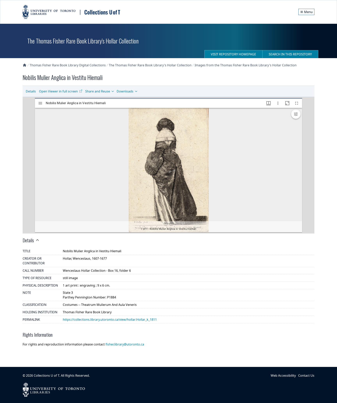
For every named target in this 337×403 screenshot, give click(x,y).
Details (31, 91)
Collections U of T (46, 375)
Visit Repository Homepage (233, 54)
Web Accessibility (283, 375)
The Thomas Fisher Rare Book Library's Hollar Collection (150, 65)
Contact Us (306, 375)
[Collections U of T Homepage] (25, 65)
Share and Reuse (97, 91)
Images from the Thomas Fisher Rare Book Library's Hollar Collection (246, 65)
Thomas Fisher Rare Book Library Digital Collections (68, 65)
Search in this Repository (290, 54)
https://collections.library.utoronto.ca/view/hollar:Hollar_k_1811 (110, 319)
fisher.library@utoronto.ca (125, 344)
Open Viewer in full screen (58, 91)
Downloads (125, 91)
